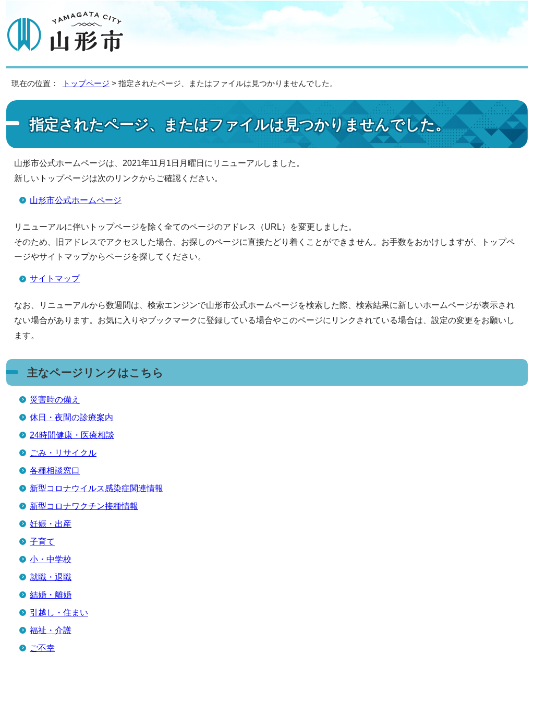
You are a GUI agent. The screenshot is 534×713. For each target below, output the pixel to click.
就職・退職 (50, 577)
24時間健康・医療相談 (72, 435)
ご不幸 (42, 648)
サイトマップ (55, 278)
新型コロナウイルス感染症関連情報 (96, 488)
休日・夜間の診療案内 (71, 417)
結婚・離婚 (50, 594)
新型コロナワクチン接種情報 (84, 506)
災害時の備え (55, 399)
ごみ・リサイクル (63, 452)
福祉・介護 (50, 630)
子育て (42, 541)
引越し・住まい (59, 612)
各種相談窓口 (55, 470)
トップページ (86, 83)
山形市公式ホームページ (76, 200)
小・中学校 (50, 559)
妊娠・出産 (50, 523)
